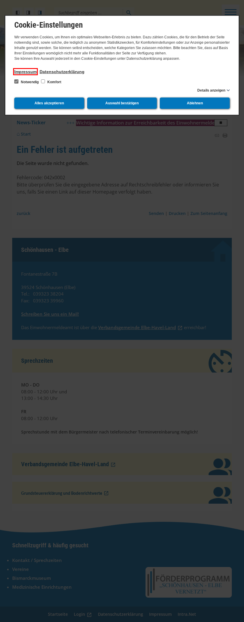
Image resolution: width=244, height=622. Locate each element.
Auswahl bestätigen (122, 103)
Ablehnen (195, 103)
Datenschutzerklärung (62, 71)
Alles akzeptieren (49, 103)
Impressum (25, 71)
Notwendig (30, 82)
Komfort (53, 82)
